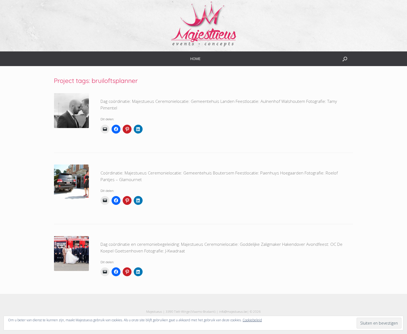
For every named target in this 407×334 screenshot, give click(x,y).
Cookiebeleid (252, 320)
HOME (195, 58)
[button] (345, 58)
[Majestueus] (203, 23)
